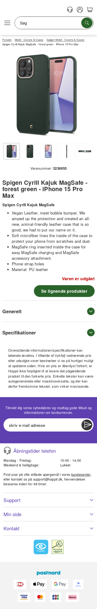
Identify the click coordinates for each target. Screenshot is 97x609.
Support (12, 500)
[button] (47, 95)
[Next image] (84, 96)
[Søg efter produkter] (87, 22)
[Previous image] (9, 96)
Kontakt (12, 528)
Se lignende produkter (64, 291)
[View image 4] (66, 151)
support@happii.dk (47, 479)
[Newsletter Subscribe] (86, 425)
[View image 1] (11, 151)
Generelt (12, 311)
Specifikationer (19, 332)
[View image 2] (30, 151)
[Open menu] (7, 23)
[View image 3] (48, 151)
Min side (12, 514)
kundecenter (81, 474)
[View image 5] (85, 151)
